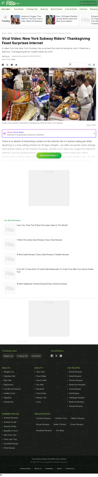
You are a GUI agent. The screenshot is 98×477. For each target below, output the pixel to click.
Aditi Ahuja (6, 56)
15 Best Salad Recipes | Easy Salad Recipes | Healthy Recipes (43, 254)
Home (4, 33)
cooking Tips (32, 9)
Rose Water (41, 376)
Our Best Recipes (12, 220)
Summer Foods (10, 422)
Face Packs (41, 393)
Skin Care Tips (10, 435)
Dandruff (40, 389)
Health (6, 368)
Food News (19, 9)
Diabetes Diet (9, 376)
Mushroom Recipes (77, 385)
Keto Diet (7, 380)
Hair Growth (41, 380)
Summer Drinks (10, 426)
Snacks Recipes (76, 406)
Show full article (48, 155)
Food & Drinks (71, 9)
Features (5, 9)
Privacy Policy (25, 468)
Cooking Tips (22, 356)
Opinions (44, 9)
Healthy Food (9, 393)
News (10, 33)
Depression (9, 385)
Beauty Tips (41, 398)
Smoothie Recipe (11, 443)
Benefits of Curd (11, 431)
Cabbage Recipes (76, 398)
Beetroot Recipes (76, 402)
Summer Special (11, 414)
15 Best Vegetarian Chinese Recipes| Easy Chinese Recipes (42, 284)
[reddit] (16, 65)
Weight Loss (8, 356)
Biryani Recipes (42, 424)
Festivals (83, 9)
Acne (38, 402)
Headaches (9, 402)
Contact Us (70, 468)
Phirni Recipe (9, 448)
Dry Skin (40, 385)
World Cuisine (56, 9)
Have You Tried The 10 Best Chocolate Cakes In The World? (42, 225)
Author (59, 468)
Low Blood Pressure (12, 389)
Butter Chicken (60, 424)
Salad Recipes (75, 376)
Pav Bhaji (60, 430)
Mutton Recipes (77, 418)
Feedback (49, 468)
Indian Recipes (42, 414)
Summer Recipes (11, 418)
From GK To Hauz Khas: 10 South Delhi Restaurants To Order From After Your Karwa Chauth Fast (55, 270)
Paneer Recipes (76, 380)
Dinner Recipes (75, 372)
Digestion (8, 398)
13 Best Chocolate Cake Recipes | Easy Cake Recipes (39, 240)
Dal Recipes (74, 393)
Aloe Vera (40, 372)
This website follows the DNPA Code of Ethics (49, 459)
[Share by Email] (89, 65)
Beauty (39, 368)
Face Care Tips (10, 439)
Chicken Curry (61, 418)
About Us (38, 468)
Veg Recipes (73, 368)
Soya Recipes (75, 389)
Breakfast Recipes (44, 430)
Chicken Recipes (43, 418)
